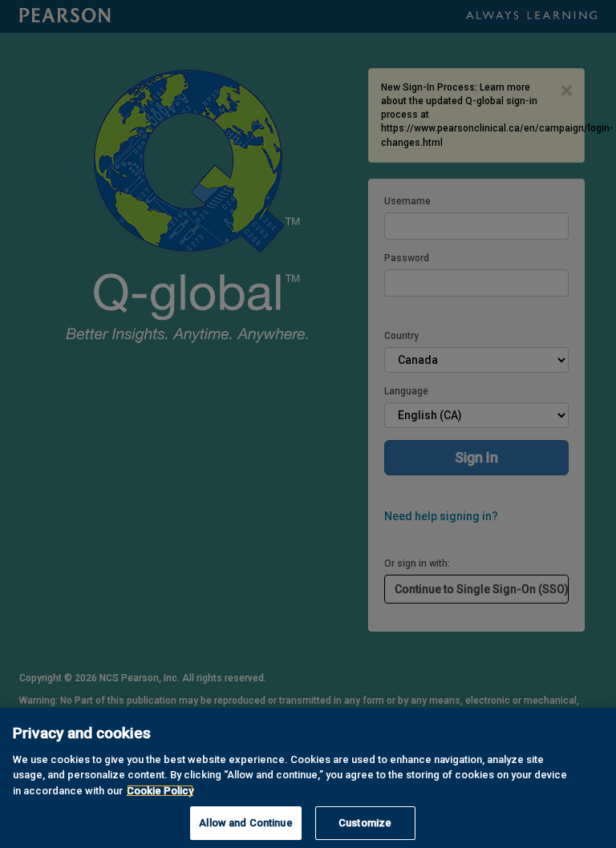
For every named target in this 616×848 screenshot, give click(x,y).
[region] (308, 778)
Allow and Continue (245, 823)
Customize (364, 823)
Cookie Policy (160, 791)
